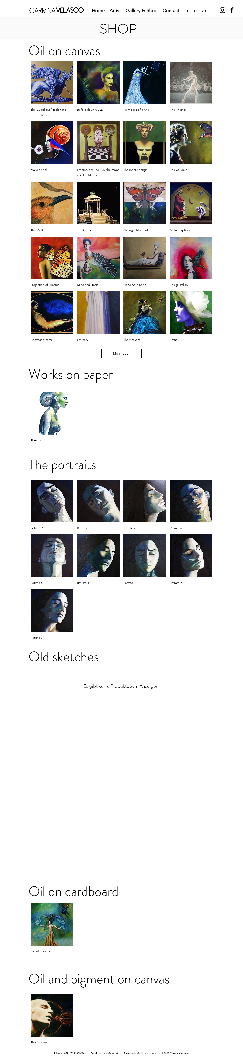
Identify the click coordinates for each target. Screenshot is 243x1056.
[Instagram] (222, 10)
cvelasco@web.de (108, 1053)
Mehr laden (121, 353)
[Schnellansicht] (52, 82)
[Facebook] (232, 10)
